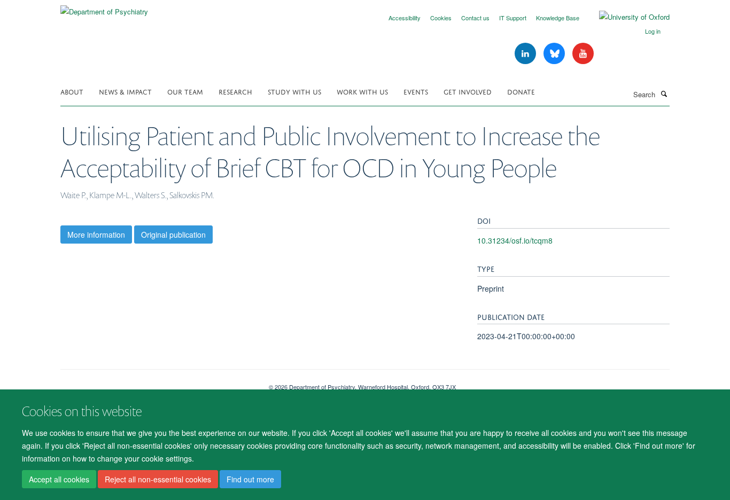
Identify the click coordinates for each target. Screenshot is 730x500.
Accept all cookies (59, 479)
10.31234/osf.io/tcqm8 (515, 240)
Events (415, 91)
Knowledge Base (557, 17)
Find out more (250, 479)
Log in (653, 31)
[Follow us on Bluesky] (555, 54)
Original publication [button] (173, 234)
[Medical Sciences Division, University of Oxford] (156, 383)
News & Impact (125, 91)
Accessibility (405, 17)
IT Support (512, 17)
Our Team (185, 91)
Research (235, 91)
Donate (521, 91)
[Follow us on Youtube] (583, 54)
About (71, 91)
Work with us (362, 91)
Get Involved (468, 91)
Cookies (441, 17)
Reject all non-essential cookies (158, 479)
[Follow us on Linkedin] (526, 54)
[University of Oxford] (626, 17)
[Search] (664, 93)
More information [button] (96, 234)
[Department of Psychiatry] (104, 8)
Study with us (294, 91)
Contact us (475, 17)
